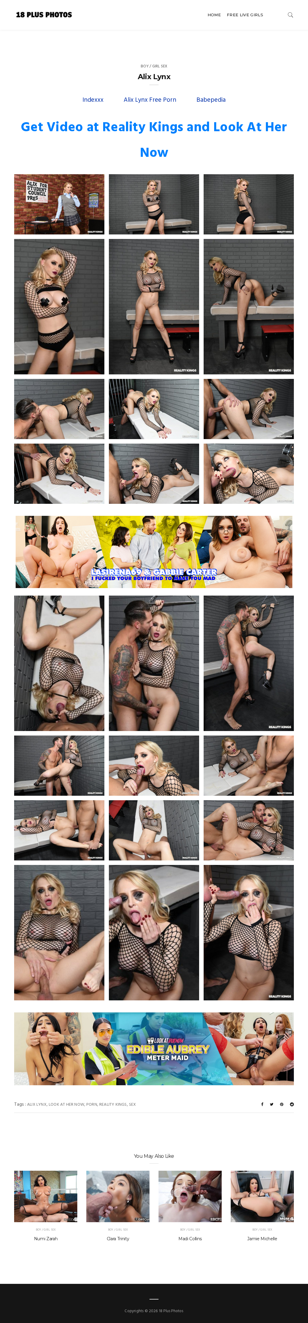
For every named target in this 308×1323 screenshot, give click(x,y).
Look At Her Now (66, 1104)
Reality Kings (113, 1104)
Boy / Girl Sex (154, 66)
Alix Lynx (37, 1104)
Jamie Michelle (262, 1238)
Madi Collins (190, 1238)
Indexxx (92, 100)
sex (132, 1104)
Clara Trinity (118, 1238)
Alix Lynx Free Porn (150, 100)
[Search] (290, 15)
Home (214, 14)
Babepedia (211, 100)
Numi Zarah (46, 1238)
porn (91, 1104)
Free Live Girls (245, 14)
